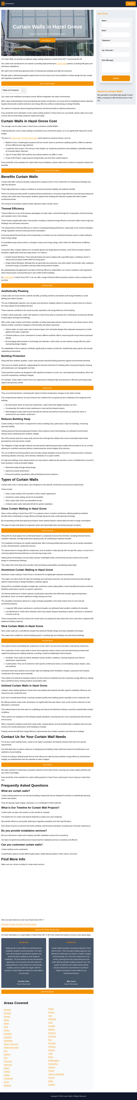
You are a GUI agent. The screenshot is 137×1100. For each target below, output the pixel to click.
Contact (131, 4)
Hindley (51, 1071)
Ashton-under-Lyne (11, 1044)
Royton (51, 1009)
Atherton (51, 1050)
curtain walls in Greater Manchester (24, 138)
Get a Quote (46, 40)
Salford (6, 1068)
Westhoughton (53, 1060)
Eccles (6, 1082)
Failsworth (8, 1061)
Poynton (12, 924)
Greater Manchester (11, 1047)
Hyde (6, 1027)
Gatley (6, 1023)
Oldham (7, 1075)
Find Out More (47, 285)
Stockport (19, 924)
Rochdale (52, 1043)
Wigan (50, 1081)
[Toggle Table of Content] (22, 90)
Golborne (51, 1067)
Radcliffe (51, 1026)
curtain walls (61, 64)
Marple (33, 924)
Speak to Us (47, 388)
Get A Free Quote (47, 992)
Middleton (7, 1085)
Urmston (7, 1072)
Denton (6, 1030)
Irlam (50, 1016)
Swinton (51, 1012)
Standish (51, 1084)
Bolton (50, 1057)
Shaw (50, 1023)
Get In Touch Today (47, 84)
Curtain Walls (8, 277)
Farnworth (52, 1036)
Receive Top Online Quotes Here (47, 930)
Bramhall (4, 924)
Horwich (51, 1078)
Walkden (51, 1029)
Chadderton (8, 1078)
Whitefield (52, 1019)
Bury (50, 1040)
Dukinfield (8, 1034)
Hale (5, 1058)
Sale (5, 1051)
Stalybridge (8, 1041)
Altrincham (8, 1065)
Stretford (7, 1054)
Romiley (27, 924)
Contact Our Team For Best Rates (47, 170)
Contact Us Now (47, 530)
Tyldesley (52, 1047)
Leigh (50, 1054)
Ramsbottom (53, 1064)
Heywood (52, 1033)
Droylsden (8, 1037)
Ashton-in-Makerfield (56, 1074)
